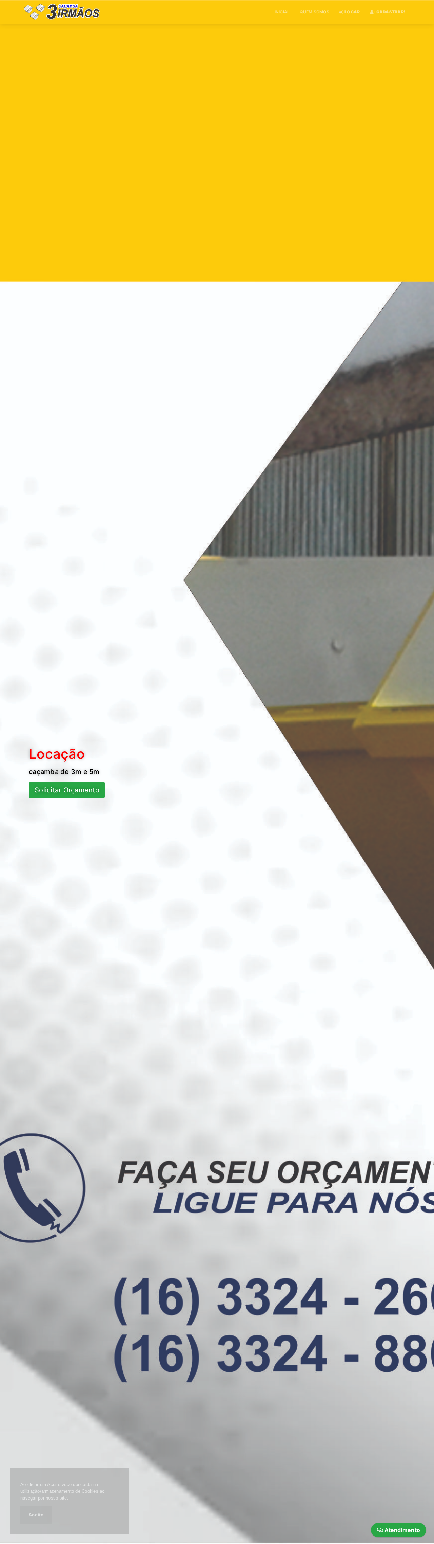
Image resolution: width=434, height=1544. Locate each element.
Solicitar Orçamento (67, 790)
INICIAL (282, 11)
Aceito (36, 1515)
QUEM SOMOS (314, 11)
